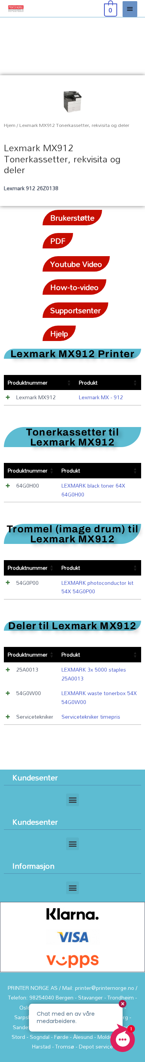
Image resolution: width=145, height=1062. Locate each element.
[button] (72, 800)
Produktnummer (28, 382)
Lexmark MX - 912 (101, 397)
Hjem (9, 125)
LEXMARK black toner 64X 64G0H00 (93, 490)
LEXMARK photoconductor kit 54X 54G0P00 (97, 587)
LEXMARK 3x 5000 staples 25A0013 (93, 674)
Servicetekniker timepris (90, 716)
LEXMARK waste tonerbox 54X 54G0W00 (99, 697)
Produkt (88, 382)
